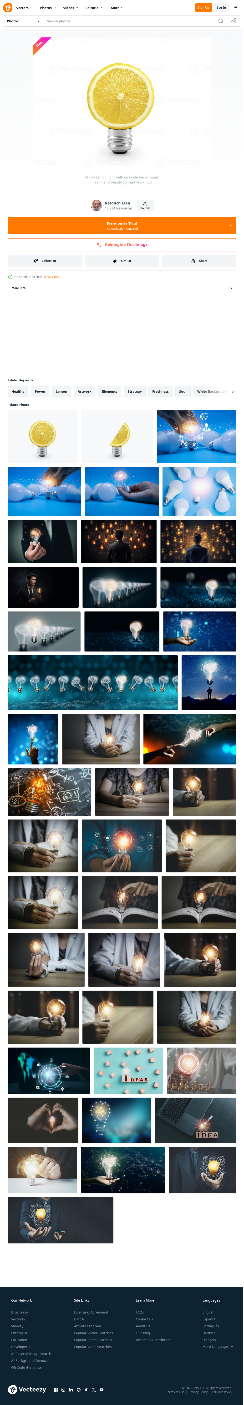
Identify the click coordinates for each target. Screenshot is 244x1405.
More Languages (212, 1347)
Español (205, 1319)
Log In (217, 7)
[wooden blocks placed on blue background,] (128, 1071)
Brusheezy (19, 1312)
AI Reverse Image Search (31, 1353)
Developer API (22, 1346)
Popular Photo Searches (93, 1340)
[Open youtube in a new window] (101, 1389)
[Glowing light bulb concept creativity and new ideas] (196, 436)
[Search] (217, 21)
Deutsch (206, 1333)
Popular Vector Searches (93, 1333)
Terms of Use (172, 1392)
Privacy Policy (194, 1392)
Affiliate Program (87, 1326)
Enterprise (19, 1333)
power (40, 391)
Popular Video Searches (92, 1346)
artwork (85, 391)
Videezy (17, 1326)
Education (19, 1340)
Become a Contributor (152, 1340)
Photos (46, 7)
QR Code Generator (26, 1367)
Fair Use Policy (218, 1392)
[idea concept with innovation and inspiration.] (195, 1120)
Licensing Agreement (91, 1312)
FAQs (139, 1312)
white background (212, 391)
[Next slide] (225, 391)
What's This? (52, 277)
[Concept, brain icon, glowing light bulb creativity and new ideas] (122, 491)
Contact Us (143, 1319)
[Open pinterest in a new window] (79, 1389)
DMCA (78, 1319)
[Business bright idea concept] (33, 739)
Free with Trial (120, 226)
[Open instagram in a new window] (63, 1389)
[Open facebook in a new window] (56, 1389)
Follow (143, 208)
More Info (18, 288)
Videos (68, 7)
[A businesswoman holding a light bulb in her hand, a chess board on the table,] (201, 1071)
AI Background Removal (30, 1360)
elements (109, 391)
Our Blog (142, 1333)
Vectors (22, 7)
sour (183, 391)
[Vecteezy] (7, 7)
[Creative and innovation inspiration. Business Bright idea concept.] (119, 587)
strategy (135, 391)
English (205, 1312)
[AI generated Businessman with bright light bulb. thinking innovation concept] (119, 541)
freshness (160, 391)
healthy (17, 391)
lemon (61, 391)
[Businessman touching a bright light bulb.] (42, 1170)
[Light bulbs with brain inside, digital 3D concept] (93, 682)
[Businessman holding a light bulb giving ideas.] (202, 1170)
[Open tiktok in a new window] (86, 1389)
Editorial (92, 7)
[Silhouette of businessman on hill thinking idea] (209, 682)
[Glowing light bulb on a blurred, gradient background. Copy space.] (116, 1120)
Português (207, 1326)
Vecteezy (18, 1319)
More (115, 7)
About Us (142, 1326)
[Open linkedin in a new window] (71, 1389)
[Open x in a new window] (94, 1389)
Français (206, 1340)
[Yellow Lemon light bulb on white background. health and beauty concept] (43, 436)
